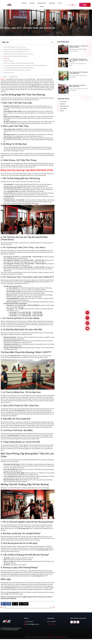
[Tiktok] (78, 622)
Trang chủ (24, 3)
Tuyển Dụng (52, 3)
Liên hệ (41, 6)
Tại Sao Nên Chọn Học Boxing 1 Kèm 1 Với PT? (16, 51)
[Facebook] (87, 318)
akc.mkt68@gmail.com (62, 636)
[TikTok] (87, 323)
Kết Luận (6, 58)
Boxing (3, 79)
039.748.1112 (50, 636)
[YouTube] (87, 328)
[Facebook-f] (71, 622)
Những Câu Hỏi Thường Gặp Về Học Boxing (15, 56)
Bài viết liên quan (8, 61)
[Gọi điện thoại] (87, 312)
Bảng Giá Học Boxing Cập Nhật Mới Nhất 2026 (16, 49)
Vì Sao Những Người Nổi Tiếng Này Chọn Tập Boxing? (19, 67)
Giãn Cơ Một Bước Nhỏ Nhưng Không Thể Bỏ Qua (17, 70)
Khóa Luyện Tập (42, 3)
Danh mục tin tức (9, 72)
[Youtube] (74, 622)
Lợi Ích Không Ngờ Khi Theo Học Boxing (14, 47)
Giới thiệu (32, 3)
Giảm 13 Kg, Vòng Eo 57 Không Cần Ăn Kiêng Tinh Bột (19, 63)
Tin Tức (60, 3)
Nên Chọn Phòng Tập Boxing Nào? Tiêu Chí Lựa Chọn (18, 54)
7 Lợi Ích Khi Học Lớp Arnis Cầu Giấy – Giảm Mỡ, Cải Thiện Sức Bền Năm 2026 (25, 65)
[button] (52, 42)
